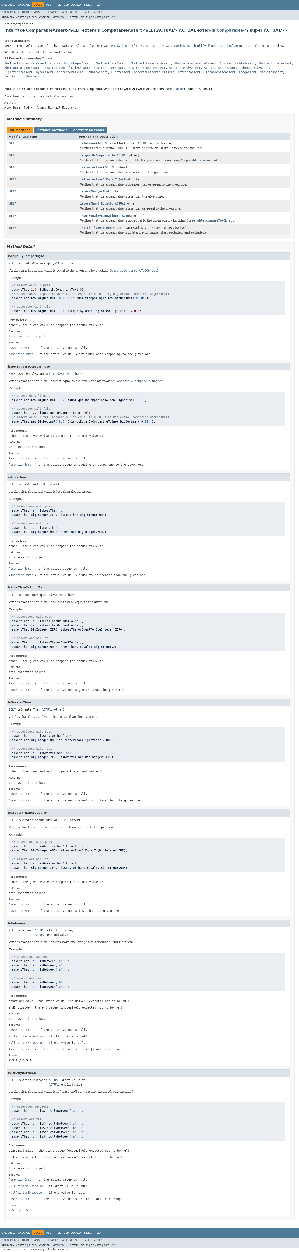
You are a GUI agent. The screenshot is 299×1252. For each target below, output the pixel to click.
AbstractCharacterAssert (150, 63)
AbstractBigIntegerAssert (71, 63)
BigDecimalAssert (255, 67)
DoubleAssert (97, 72)
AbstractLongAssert (109, 67)
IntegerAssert (189, 72)
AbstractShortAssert (220, 67)
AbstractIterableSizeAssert (67, 67)
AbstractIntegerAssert (22, 67)
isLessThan (88, 191)
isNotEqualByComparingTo (100, 215)
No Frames (69, 12)
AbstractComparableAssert (195, 63)
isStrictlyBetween (95, 227)
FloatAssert (120, 72)
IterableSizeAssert (220, 72)
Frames (53, 12)
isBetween (88, 143)
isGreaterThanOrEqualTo (99, 179)
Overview (8, 4)
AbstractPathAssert (185, 67)
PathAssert (13, 76)
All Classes (94, 12)
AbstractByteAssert (111, 63)
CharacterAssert (70, 72)
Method (58, 17)
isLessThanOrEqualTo (96, 203)
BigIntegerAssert (18, 72)
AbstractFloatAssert (275, 63)
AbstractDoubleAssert (237, 63)
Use (48, 4)
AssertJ (39, 1249)
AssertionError (21, 347)
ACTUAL (102, 143)
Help (97, 4)
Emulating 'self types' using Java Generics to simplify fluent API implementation (181, 45)
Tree (57, 4)
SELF (12, 143)
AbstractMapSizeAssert (147, 67)
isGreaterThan (91, 167)
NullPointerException (26, 1036)
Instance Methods (51, 130)
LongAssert (248, 72)
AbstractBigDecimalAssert (25, 63)
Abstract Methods (88, 130)
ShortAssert (35, 76)
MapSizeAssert (271, 72)
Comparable (229, 30)
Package (24, 4)
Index (87, 4)
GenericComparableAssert (154, 72)
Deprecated (72, 4)
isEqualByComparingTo (97, 155)
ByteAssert (44, 72)
